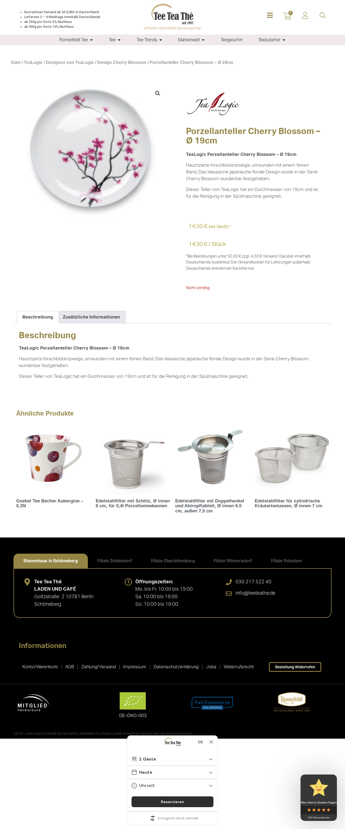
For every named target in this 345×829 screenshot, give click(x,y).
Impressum (134, 666)
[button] (270, 16)
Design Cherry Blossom (121, 62)
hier (251, 268)
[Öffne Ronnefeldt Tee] (91, 40)
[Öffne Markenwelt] (203, 40)
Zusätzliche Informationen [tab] (91, 317)
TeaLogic (33, 62)
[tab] (50, 561)
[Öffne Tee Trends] (160, 40)
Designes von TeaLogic (70, 62)
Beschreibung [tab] (37, 317)
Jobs (211, 666)
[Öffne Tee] (119, 40)
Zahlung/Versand (98, 666)
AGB (69, 666)
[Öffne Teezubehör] (284, 40)
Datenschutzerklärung (176, 666)
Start (15, 62)
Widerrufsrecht (239, 666)
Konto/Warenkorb (40, 666)
